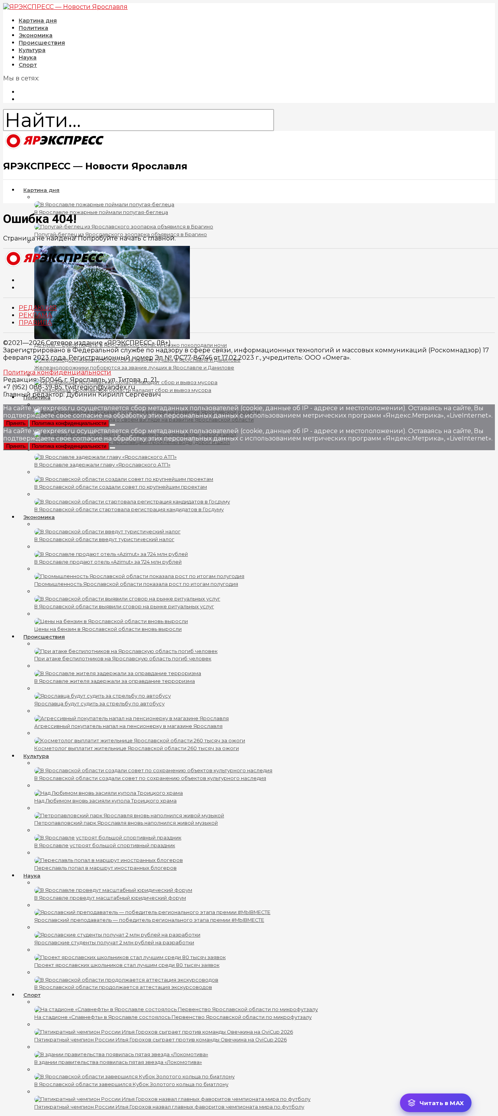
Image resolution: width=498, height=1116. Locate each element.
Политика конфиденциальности (57, 372)
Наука (31, 875)
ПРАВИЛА (35, 322)
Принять (16, 423)
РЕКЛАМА (35, 315)
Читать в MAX (441, 1103)
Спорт (28, 64)
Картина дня (41, 190)
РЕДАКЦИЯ (38, 308)
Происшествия (44, 637)
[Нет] (112, 425)
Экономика (39, 517)
